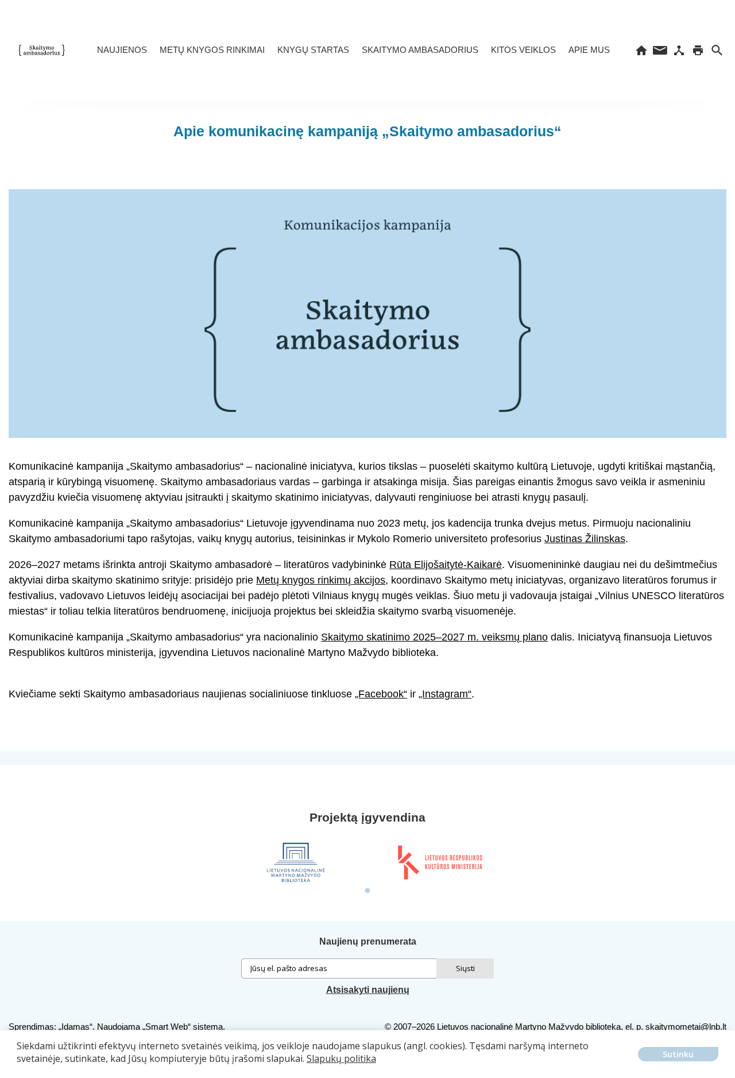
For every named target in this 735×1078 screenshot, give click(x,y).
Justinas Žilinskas (584, 538)
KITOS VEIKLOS (523, 50)
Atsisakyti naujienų (367, 990)
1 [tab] (367, 891)
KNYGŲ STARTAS (313, 50)
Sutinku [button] (678, 1054)
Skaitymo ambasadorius (420, 50)
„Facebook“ (381, 694)
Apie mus (589, 50)
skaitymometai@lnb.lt (685, 1026)
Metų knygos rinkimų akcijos (320, 580)
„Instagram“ (445, 694)
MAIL (660, 50)
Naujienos (122, 50)
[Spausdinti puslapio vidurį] (697, 50)
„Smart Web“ (166, 1026)
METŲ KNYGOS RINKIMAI (212, 50)
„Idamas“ (75, 1026)
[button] (18, 1067)
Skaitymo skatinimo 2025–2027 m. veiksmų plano (434, 637)
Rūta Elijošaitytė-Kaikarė (445, 564)
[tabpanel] (296, 862)
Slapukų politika (341, 1058)
